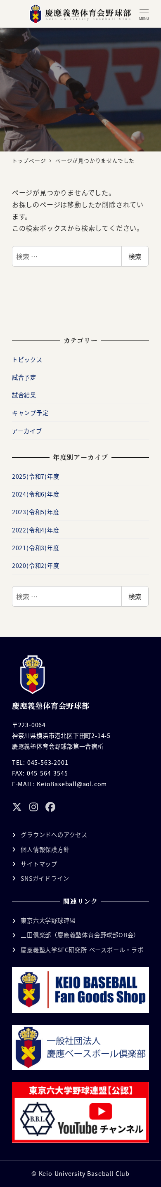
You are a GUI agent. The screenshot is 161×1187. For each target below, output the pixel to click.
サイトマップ (39, 864)
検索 (135, 256)
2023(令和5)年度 (35, 512)
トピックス (27, 359)
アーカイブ (27, 431)
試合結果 (24, 395)
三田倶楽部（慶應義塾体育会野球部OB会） (80, 935)
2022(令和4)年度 (35, 530)
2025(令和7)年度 (35, 476)
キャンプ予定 (30, 413)
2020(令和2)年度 (35, 565)
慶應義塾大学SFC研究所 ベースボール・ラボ (82, 950)
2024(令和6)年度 (35, 494)
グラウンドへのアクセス (54, 834)
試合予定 (24, 377)
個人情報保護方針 (45, 849)
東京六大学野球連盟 (48, 920)
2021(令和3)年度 (35, 548)
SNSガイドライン (45, 878)
